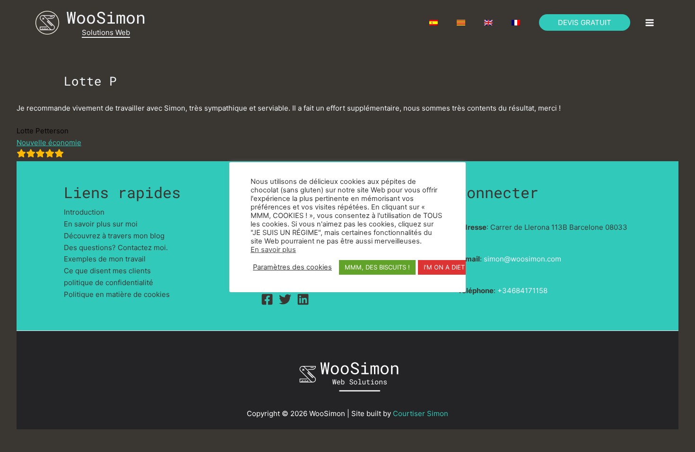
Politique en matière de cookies (117, 294)
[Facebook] (267, 299)
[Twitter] (285, 299)
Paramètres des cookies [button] (292, 267)
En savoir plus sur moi (101, 223)
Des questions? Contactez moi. (116, 247)
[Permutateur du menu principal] (650, 22)
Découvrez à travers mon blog (114, 235)
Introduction (84, 212)
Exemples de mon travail (105, 258)
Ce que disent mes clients (107, 270)
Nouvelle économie (49, 142)
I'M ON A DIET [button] (444, 267)
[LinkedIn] (303, 299)
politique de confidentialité (108, 282)
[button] (584, 22)
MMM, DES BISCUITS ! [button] (377, 267)
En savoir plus (273, 249)
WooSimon (106, 17)
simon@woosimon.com (522, 258)
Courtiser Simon (420, 413)
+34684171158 (522, 290)
